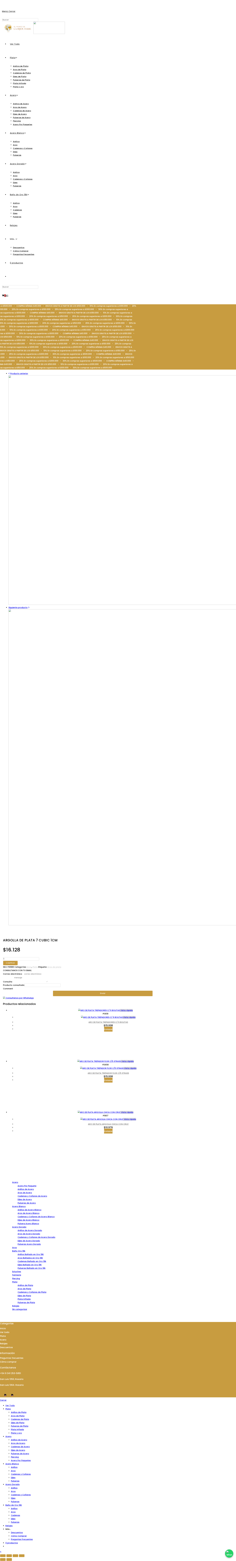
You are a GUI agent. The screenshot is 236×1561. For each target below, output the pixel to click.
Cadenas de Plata (20, 1419)
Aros (29, 967)
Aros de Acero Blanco (28, 1213)
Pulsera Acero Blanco (28, 1223)
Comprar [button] (108, 1029)
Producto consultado (13, 985)
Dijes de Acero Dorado (29, 1240)
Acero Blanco (19, 1206)
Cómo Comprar (19, 1536)
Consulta (8, 981)
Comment (8, 988)
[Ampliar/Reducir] (3, 1555)
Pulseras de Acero (27, 1203)
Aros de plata (54, 967)
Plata (35, 967)
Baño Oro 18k (18, 1251)
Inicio (3, 1328)
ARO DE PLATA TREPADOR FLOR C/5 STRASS (108, 1073)
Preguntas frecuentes (11, 1358)
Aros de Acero (25, 1192)
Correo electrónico (13, 974)
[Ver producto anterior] (9, 373)
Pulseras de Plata (26, 1302)
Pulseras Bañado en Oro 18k (31, 1268)
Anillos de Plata (25, 1285)
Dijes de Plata (24, 1295)
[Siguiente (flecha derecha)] (9, 1559)
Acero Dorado (19, 1227)
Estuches (16, 1271)
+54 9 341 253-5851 (10, 1373)
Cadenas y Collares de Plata (32, 1292)
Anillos (14, 1467)
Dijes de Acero (25, 1199)
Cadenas (15, 1515)
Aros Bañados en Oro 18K (30, 1258)
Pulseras (15, 1481)
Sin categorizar (19, 1309)
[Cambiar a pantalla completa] (9, 1555)
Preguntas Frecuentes (22, 1539)
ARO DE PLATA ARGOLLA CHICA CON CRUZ (108, 1124)
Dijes (13, 1477)
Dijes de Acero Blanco (28, 1220)
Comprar (10, 963)
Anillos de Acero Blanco (29, 1209)
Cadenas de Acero (20, 1446)
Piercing (16, 1278)
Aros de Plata (24, 1288)
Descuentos (6, 1347)
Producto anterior (19, 373)
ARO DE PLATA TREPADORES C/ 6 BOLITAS (108, 1022)
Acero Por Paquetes (21, 1460)
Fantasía (16, 1275)
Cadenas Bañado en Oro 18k (32, 1261)
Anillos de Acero (26, 1189)
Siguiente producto (18, 607)
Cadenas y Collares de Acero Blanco (36, 1216)
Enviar (102, 993)
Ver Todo (10, 1405)
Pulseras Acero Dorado (29, 1244)
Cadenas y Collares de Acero (32, 1196)
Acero (15, 1182)
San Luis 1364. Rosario (12, 1385)
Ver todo (4, 1332)
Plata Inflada (24, 1299)
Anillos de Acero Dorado (30, 1230)
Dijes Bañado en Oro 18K (30, 1264)
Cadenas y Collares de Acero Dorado (36, 1237)
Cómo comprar (8, 1361)
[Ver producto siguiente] (28, 607)
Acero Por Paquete (27, 1185)
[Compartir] (15, 1555)
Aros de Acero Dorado (29, 1233)
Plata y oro (16, 1433)
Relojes (15, 1306)
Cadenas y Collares (21, 1474)
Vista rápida (126, 1010)
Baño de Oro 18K (13, 1505)
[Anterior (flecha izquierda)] (3, 1559)
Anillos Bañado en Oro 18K (31, 1254)
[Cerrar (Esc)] (22, 1555)
